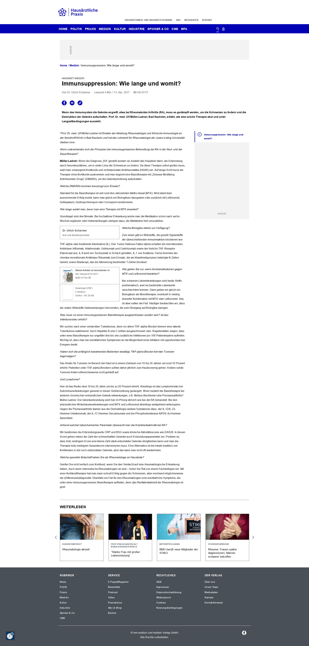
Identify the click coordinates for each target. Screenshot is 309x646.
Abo (178, 20)
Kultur (120, 29)
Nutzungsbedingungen (169, 607)
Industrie (137, 29)
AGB (159, 581)
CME (175, 29)
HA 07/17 (142, 92)
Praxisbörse (115, 602)
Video (111, 597)
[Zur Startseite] (78, 11)
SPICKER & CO (158, 29)
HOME (63, 29)
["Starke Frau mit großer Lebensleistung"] (130, 537)
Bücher (112, 613)
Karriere (209, 597)
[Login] (223, 29)
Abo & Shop (115, 607)
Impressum (162, 587)
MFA (184, 29)
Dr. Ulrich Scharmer (78, 92)
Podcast (113, 592)
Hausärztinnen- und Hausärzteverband (148, 20)
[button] (253, 537)
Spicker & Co (67, 613)
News (63, 581)
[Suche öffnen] (217, 29)
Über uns (210, 581)
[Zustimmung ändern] (10, 636)
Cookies (161, 602)
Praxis (90, 29)
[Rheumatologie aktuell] (82, 537)
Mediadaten (191, 20)
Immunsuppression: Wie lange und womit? (223, 136)
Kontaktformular (214, 602)
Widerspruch (163, 597)
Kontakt (207, 20)
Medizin (105, 29)
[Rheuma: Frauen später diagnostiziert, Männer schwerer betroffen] (227, 537)
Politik (76, 29)
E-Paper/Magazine (118, 581)
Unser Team (211, 587)
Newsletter (114, 587)
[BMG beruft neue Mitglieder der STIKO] (179, 537)
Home (63, 65)
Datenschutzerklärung (169, 592)
